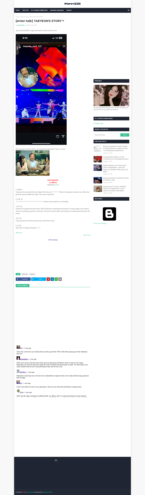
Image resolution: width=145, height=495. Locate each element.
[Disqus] (53, 371)
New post (19, 233)
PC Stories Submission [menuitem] (39, 10)
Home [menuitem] (18, 10)
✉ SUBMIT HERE (98, 123)
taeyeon (22, 17)
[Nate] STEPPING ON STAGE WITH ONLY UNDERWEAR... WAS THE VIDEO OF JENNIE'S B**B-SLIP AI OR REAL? (115, 169)
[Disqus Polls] (53, 316)
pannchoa (21, 25)
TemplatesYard (30, 492)
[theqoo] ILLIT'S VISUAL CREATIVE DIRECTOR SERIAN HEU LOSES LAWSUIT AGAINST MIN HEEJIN (114, 189)
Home (17, 17)
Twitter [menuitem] (25, 10)
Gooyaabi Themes (47, 492)
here (57, 185)
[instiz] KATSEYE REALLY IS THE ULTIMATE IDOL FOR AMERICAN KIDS (116, 158)
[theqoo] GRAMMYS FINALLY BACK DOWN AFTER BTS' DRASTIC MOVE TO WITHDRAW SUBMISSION (115, 148)
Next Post (87, 235)
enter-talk (24, 274)
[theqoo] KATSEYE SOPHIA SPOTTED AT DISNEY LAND (116, 179)
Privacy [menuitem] (69, 10)
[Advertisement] (53, 256)
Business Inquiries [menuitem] (57, 10)
